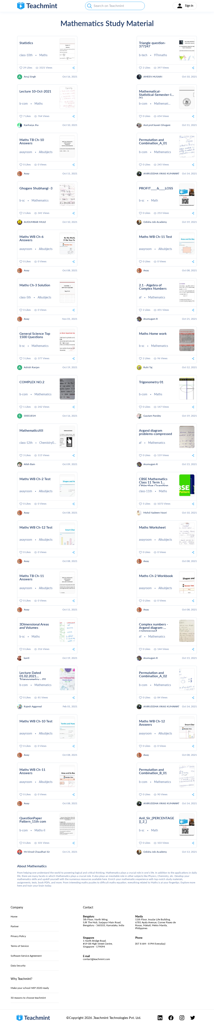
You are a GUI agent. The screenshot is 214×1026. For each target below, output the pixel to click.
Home (14, 916)
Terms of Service (20, 946)
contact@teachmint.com (96, 959)
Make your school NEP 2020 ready (30, 988)
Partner (15, 926)
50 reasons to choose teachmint (28, 998)
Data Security (18, 965)
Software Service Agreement (26, 956)
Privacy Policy (18, 936)
